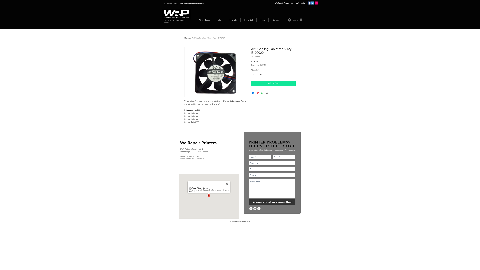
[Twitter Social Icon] (312, 3)
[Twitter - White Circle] (254, 208)
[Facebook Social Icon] (309, 3)
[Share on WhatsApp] (262, 92)
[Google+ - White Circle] (258, 208)
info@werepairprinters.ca (194, 4)
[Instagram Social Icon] (316, 3)
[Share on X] (267, 92)
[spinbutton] (257, 74)
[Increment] (260, 74)
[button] (301, 19)
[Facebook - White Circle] (250, 208)
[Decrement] (253, 74)
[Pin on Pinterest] (257, 92)
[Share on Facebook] (252, 92)
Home (187, 38)
